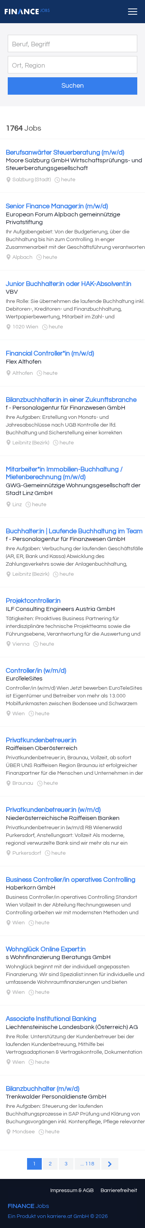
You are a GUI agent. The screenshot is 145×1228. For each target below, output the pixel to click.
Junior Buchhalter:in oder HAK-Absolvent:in (68, 284)
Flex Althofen (23, 362)
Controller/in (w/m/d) (36, 670)
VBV (12, 292)
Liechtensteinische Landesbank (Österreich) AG (72, 1027)
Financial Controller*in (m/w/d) (50, 353)
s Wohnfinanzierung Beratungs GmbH (58, 957)
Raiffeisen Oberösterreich (41, 748)
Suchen (72, 85)
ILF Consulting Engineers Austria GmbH (60, 609)
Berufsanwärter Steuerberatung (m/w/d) (65, 152)
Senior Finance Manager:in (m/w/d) (57, 206)
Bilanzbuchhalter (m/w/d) (42, 1088)
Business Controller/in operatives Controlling (70, 879)
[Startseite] (27, 11)
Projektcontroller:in (33, 600)
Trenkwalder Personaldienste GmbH (56, 1097)
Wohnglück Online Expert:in (46, 949)
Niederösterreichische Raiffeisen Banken (62, 818)
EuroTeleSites (24, 678)
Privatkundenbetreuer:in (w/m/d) (53, 809)
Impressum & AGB (72, 1190)
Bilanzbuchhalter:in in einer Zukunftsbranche (71, 399)
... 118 (87, 1164)
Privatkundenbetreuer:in (41, 740)
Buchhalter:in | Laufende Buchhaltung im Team (74, 531)
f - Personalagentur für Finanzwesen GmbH (65, 408)
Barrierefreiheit (119, 1190)
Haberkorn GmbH (30, 887)
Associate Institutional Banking (51, 1018)
